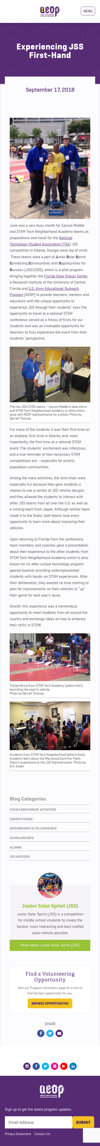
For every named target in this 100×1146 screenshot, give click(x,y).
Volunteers (20, 856)
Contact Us (42, 1134)
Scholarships (22, 838)
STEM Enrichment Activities (33, 809)
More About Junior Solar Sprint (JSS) (50, 945)
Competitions (21, 819)
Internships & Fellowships (33, 828)
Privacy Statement (18, 1134)
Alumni (15, 847)
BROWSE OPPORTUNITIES (50, 1003)
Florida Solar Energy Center (65, 276)
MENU (87, 11)
